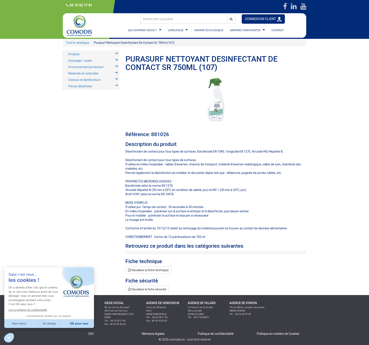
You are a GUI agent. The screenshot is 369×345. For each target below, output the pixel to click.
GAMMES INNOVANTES (245, 30)
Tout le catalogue (77, 42)
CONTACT (277, 30)
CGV (91, 333)
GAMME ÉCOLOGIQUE (208, 30)
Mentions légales (153, 333)
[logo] (83, 25)
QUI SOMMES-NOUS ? (142, 30)
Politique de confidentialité (216, 333)
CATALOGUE (175, 30)
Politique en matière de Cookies (278, 333)
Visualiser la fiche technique (150, 270)
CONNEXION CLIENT (261, 19)
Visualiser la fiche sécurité (148, 289)
